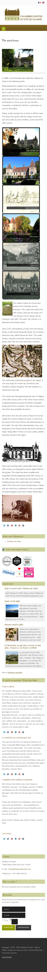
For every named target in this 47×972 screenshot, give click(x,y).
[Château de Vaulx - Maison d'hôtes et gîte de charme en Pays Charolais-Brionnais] (23, 14)
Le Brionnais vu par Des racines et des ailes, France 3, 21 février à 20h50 (23, 646)
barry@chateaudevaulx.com (20, 869)
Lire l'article (6, 833)
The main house (10, 40)
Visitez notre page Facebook (16, 549)
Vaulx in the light (12, 601)
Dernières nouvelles (15, 672)
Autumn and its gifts (14, 624)
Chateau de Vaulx (14, 541)
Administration (7, 957)
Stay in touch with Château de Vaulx (21, 588)
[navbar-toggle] (4, 29)
